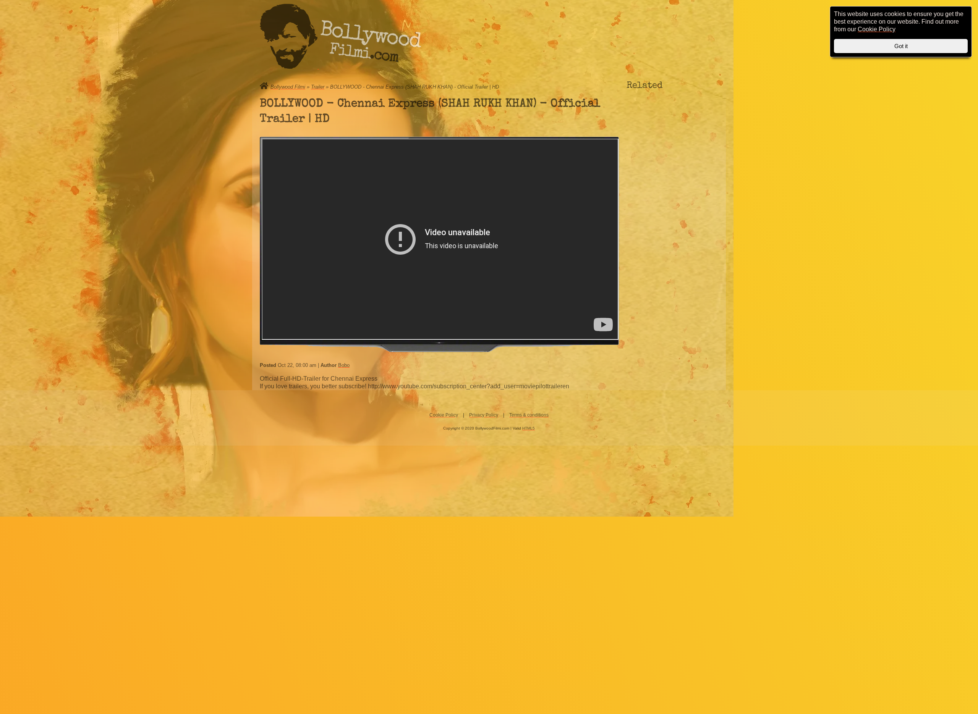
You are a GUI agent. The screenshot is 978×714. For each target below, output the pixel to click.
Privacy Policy (483, 415)
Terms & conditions (529, 415)
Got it (901, 46)
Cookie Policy (443, 415)
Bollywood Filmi (287, 87)
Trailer (317, 87)
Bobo (344, 365)
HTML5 (528, 428)
